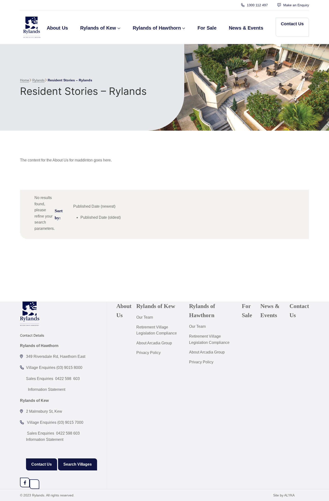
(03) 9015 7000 (70, 422)
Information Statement (46, 389)
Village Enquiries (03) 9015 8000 (54, 368)
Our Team (144, 317)
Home (24, 80)
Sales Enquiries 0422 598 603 (53, 379)
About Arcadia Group (154, 343)
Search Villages (77, 464)
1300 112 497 (257, 5)
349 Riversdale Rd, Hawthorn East (55, 356)
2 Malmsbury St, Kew (44, 411)
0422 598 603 (68, 433)
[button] (100, 27)
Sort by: (59, 214)
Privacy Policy (148, 353)
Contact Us (41, 464)
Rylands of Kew (155, 306)
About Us (124, 310)
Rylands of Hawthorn (202, 310)
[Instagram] (34, 484)
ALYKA (289, 495)
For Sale (247, 310)
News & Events (270, 310)
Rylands (38, 80)
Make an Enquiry (296, 5)
